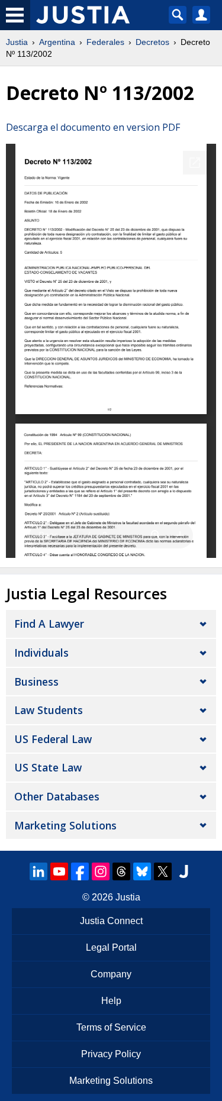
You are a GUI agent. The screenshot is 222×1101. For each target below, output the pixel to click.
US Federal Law (53, 739)
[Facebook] (80, 871)
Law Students (48, 710)
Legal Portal (111, 947)
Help (111, 1001)
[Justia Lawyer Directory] (183, 871)
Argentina (57, 42)
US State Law (48, 767)
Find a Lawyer (49, 623)
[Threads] (121, 871)
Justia (17, 42)
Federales (105, 42)
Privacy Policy (111, 1054)
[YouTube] (59, 871)
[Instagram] (101, 871)
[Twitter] (163, 871)
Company (111, 974)
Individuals (41, 652)
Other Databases (56, 796)
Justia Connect (111, 921)
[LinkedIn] (38, 871)
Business (36, 681)
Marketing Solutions (65, 825)
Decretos (152, 42)
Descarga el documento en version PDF (93, 127)
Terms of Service (111, 1027)
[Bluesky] (142, 871)
